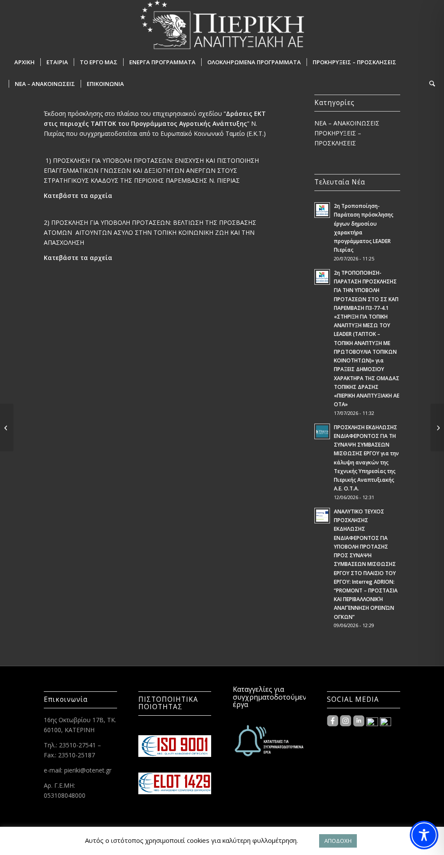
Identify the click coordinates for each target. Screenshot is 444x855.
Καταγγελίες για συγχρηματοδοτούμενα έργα (271, 696)
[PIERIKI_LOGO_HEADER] (222, 25)
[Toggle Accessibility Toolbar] (424, 835)
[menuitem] (24, 62)
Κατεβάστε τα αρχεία (78, 195)
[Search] (429, 84)
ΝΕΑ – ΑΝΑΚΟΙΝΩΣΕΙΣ (346, 123)
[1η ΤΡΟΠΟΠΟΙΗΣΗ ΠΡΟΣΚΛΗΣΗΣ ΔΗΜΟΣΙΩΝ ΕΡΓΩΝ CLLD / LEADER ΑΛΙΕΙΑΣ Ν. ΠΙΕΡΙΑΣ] (437, 427)
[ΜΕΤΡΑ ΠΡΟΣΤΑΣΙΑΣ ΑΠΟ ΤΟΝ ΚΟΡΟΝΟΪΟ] (6, 427)
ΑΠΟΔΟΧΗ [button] (338, 841)
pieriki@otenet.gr (87, 770)
